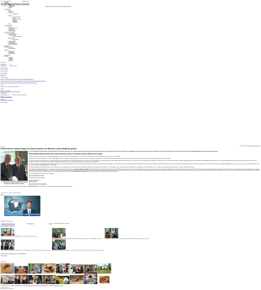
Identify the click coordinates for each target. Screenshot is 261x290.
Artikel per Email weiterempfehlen (8, 224)
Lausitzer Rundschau (34, 180)
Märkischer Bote (33, 181)
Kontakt (8, 90)
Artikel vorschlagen (4, 67)
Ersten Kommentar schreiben (254, 145)
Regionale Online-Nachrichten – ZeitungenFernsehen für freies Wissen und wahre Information (29, 285)
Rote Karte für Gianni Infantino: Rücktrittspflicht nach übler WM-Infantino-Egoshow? (17, 79)
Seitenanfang (3, 261)
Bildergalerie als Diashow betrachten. (12, 183)
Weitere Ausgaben (6, 97)
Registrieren (3, 75)
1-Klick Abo (5, 69)
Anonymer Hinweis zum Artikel (8, 226)
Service (3, 90)
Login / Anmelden (4, 73)
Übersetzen (4, 92)
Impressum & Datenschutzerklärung (13, 91)
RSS (3, 91)
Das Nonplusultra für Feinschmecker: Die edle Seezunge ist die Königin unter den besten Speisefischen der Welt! (23, 81)
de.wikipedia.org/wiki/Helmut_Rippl (36, 175)
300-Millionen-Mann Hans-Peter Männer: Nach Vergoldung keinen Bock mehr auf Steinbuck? (19, 82)
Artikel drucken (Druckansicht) (8, 223)
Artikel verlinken (30, 223)
